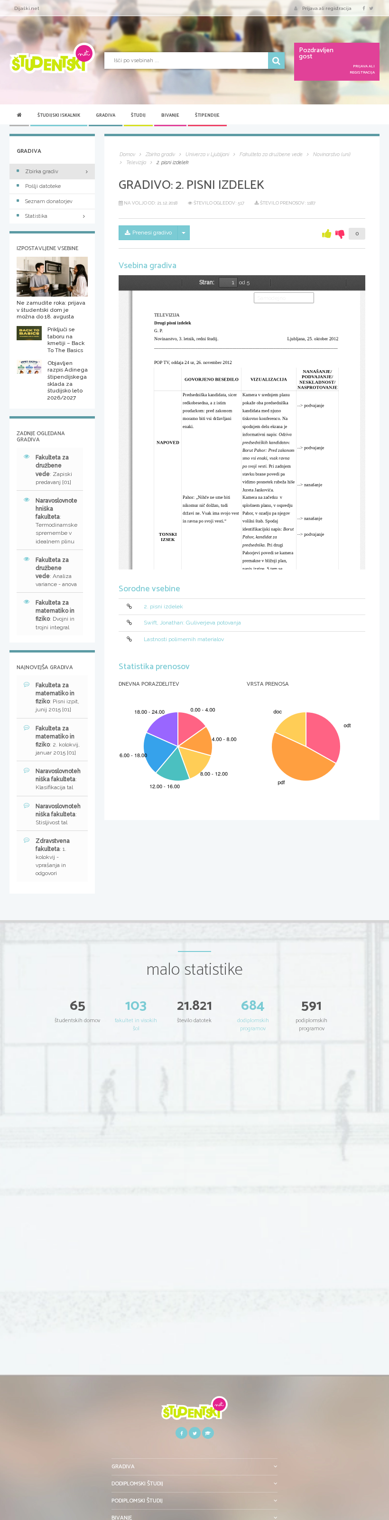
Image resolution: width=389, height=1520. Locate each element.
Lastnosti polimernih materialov (184, 639)
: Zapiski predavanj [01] (54, 469)
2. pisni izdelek (163, 606)
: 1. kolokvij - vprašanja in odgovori (53, 857)
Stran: (206, 282)
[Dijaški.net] (194, 1411)
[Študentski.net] (52, 58)
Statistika (36, 216)
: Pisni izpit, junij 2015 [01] (57, 697)
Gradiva (105, 115)
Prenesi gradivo (152, 232)
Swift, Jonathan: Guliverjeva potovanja (192, 622)
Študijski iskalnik (58, 115)
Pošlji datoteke (43, 186)
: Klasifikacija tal (58, 779)
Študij (138, 115)
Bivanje (170, 115)
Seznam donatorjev (49, 201)
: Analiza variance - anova (56, 572)
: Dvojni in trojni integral (55, 614)
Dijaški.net (26, 8)
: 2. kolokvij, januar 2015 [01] (58, 740)
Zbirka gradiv (41, 171)
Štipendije (207, 115)
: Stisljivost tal (58, 814)
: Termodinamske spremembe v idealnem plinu (56, 521)
